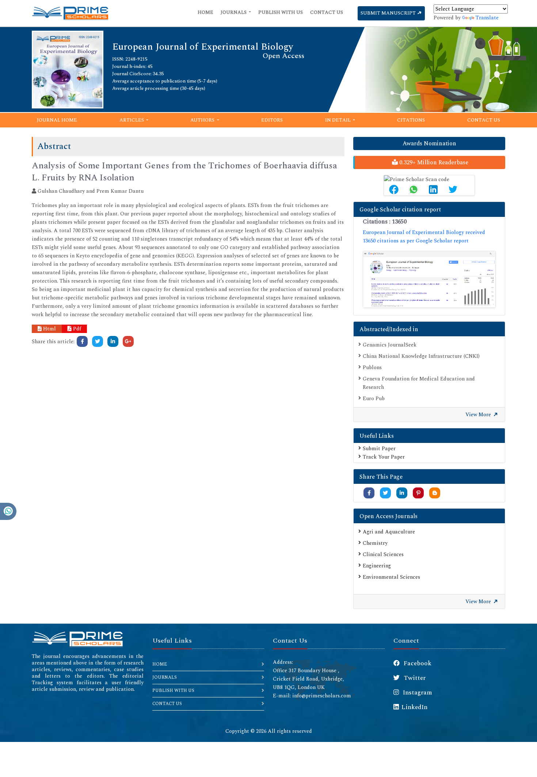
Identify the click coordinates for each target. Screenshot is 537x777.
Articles (132, 120)
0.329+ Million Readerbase (433, 162)
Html (49, 329)
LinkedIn (414, 707)
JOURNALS (164, 677)
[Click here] (82, 341)
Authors (203, 120)
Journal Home (57, 120)
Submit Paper (379, 448)
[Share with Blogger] (435, 493)
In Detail (338, 120)
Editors (272, 120)
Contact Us (326, 12)
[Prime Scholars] (70, 13)
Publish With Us (280, 12)
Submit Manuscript (389, 13)
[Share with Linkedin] (402, 493)
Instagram (416, 692)
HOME (159, 664)
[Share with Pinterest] (418, 493)
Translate (487, 18)
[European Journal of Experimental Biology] (67, 69)
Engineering (377, 566)
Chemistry (375, 543)
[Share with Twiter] (385, 493)
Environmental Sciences (391, 577)
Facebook (416, 663)
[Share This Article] (394, 189)
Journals (234, 12)
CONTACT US (167, 703)
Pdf (76, 329)
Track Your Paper (384, 457)
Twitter (414, 678)
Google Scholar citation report (400, 209)
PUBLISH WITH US (173, 690)
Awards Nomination (429, 143)
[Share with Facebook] (369, 493)
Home (205, 12)
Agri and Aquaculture (389, 532)
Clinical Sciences (383, 554)
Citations (411, 120)
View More (478, 414)
